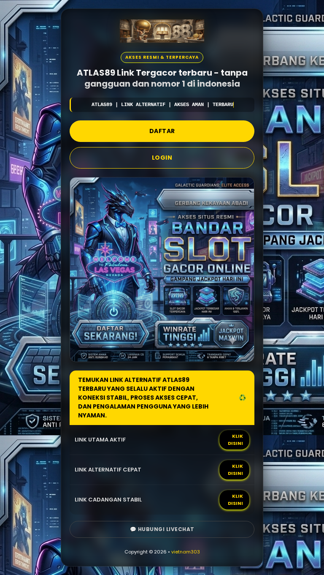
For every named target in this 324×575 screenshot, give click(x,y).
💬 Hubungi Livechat (162, 529)
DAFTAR (162, 131)
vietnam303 (185, 551)
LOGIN (162, 157)
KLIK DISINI (235, 440)
